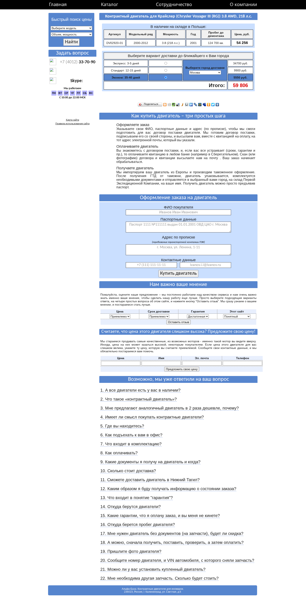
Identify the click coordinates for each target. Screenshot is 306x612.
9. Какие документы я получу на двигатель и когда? (150, 462)
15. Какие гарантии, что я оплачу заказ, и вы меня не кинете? (160, 515)
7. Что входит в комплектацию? (131, 444)
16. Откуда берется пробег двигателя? (137, 524)
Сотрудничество (174, 4)
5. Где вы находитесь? (122, 426)
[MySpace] (204, 104)
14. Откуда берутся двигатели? (130, 506)
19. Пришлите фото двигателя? (130, 551)
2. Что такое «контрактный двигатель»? (138, 399)
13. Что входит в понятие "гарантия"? (136, 497)
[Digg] (169, 104)
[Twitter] (213, 104)
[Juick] (182, 104)
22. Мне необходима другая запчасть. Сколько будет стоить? (159, 578)
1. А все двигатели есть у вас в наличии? (140, 390)
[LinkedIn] (191, 104)
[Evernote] (174, 104)
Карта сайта (72, 119)
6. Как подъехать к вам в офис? (131, 435)
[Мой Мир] (200, 104)
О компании (243, 4)
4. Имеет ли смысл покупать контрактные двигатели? (152, 417)
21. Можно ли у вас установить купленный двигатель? (152, 569)
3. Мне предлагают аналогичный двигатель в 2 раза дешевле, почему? (169, 408)
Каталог (109, 4)
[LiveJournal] (195, 104)
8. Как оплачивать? (119, 453)
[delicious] (178, 104)
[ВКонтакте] (217, 104)
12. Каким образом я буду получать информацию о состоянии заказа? (168, 488)
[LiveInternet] (187, 104)
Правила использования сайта (72, 123)
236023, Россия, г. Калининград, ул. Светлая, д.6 (152, 591)
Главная (58, 4)
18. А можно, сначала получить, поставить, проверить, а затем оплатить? (172, 542)
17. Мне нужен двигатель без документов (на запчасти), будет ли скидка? (171, 533)
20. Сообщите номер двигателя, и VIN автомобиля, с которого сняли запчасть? (177, 560)
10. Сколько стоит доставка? (128, 470)
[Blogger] (165, 104)
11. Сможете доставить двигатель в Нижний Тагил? (150, 479)
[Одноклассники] (208, 104)
